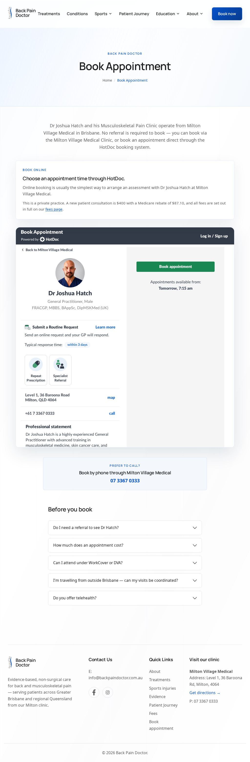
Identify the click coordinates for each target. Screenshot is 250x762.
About (192, 13)
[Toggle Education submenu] (178, 14)
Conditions (77, 13)
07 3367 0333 (125, 480)
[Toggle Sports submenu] (110, 14)
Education (165, 13)
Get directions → (204, 692)
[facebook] (94, 692)
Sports (101, 13)
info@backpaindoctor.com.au (116, 677)
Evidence (157, 696)
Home (107, 80)
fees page (53, 209)
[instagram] (107, 692)
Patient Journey (134, 13)
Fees (153, 713)
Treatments (49, 13)
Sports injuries (162, 688)
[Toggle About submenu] (201, 14)
